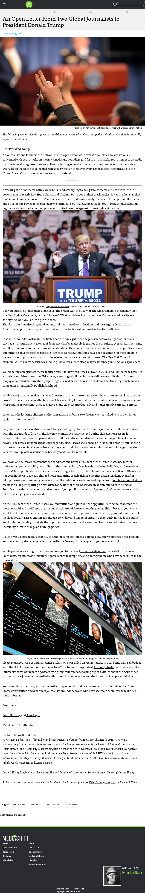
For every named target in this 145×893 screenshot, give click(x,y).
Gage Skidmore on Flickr (57, 306)
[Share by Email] (127, 12)
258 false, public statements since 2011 (33, 470)
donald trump (19, 804)
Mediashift (29, 4)
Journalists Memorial (92, 551)
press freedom (53, 804)
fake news (35, 804)
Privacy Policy (62, 888)
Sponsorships (35, 851)
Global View (8, 860)
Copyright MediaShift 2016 (68, 891)
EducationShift (10, 847)
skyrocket (94, 361)
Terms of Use (78, 888)
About (32, 843)
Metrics (6, 843)
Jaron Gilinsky (12, 715)
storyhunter (71, 804)
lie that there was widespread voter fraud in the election (98, 484)
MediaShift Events (37, 856)
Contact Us (34, 847)
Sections (4, 4)
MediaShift (15, 837)
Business (7, 856)
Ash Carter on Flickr (94, 127)
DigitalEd (33, 860)
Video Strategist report (102, 782)
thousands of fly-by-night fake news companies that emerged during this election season (69, 433)
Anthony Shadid (104, 667)
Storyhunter (30, 734)
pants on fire (103, 489)
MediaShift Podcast (38, 864)
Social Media (8, 851)
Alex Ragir (12, 33)
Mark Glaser (133, 872)
